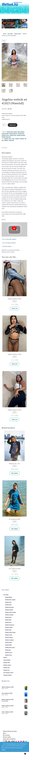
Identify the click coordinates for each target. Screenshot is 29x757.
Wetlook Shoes (8, 617)
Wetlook (6, 140)
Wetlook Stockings (21, 135)
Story (4, 733)
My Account (5, 754)
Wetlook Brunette (13, 133)
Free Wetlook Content (8, 672)
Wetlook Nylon (12, 135)
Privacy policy (7, 737)
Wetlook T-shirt (8, 634)
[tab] (14, 148)
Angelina (6, 138)
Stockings (22, 138)
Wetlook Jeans (8, 629)
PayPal (5, 740)
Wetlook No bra (5, 135)
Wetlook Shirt (8, 619)
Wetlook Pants (8, 604)
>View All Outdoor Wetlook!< (9, 242)
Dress (10, 138)
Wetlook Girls (6, 667)
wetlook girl (11, 140)
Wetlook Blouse (8, 597)
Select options (14, 473)
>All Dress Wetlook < (7, 246)
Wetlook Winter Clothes (10, 612)
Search (14, 754)
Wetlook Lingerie (9, 637)
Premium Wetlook (7, 675)
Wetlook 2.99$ (6, 662)
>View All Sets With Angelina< (9, 239)
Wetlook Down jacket (10, 647)
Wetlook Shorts (8, 642)
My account (6, 735)
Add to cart (13, 125)
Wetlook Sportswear (9, 624)
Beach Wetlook (21, 131)
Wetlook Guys (6, 670)
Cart (22, 753)
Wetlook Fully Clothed (12, 131)
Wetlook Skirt (8, 602)
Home (4, 33)
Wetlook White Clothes (10, 632)
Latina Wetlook (5, 133)
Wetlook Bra (8, 650)
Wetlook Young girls (6, 136)
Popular (5, 657)
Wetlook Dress (17, 33)
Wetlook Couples (7, 665)
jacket (13, 138)
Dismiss (3, 749)
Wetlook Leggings (9, 609)
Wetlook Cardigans (9, 639)
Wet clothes (10, 33)
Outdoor (17, 138)
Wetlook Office (8, 644)
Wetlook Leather (9, 627)
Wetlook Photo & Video (10, 731)
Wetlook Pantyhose (9, 607)
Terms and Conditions (9, 739)
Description (4, 147)
